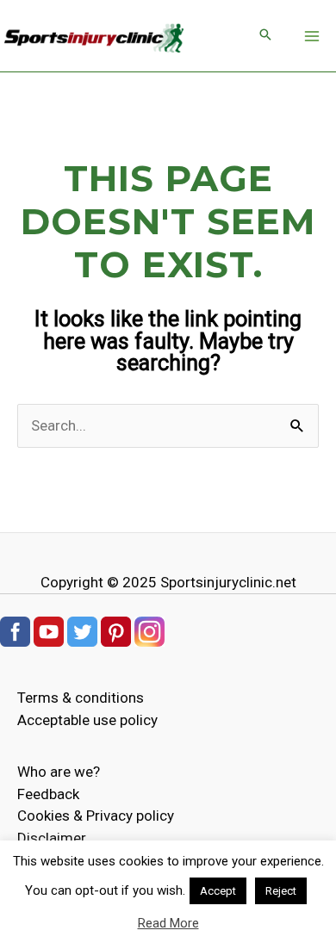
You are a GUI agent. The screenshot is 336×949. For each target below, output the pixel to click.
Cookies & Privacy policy (95, 815)
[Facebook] (15, 630)
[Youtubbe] (49, 630)
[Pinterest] (116, 630)
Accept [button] (218, 890)
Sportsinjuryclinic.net (228, 582)
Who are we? (58, 771)
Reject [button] (280, 890)
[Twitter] (82, 630)
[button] (265, 36)
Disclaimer (51, 838)
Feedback (48, 794)
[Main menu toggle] (313, 36)
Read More (168, 923)
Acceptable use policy (87, 720)
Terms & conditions (80, 697)
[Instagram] (149, 630)
